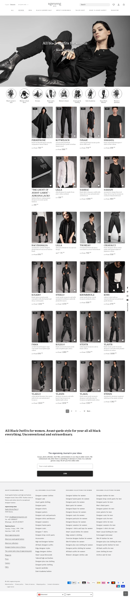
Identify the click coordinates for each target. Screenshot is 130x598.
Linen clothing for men (104, 551)
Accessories (40, 538)
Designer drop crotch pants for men (109, 499)
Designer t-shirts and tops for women (79, 528)
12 (84, 411)
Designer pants (41, 505)
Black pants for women (74, 505)
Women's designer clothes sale (77, 555)
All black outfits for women (75, 551)
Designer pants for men (104, 502)
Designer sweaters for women (76, 525)
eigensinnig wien (15, 581)
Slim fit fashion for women (75, 541)
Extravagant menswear (104, 535)
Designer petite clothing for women (78, 548)
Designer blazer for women (75, 509)
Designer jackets (41, 512)
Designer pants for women (75, 502)
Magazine (8, 555)
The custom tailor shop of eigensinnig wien (18, 551)
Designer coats (41, 528)
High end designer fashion (45, 541)
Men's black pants (102, 505)
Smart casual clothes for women (77, 532)
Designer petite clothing (44, 565)
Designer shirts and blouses (45, 518)
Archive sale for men (103, 555)
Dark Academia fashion (44, 571)
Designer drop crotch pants (45, 535)
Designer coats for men (104, 515)
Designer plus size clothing (45, 561)
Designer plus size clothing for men (108, 541)
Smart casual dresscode (44, 555)
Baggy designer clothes (44, 551)
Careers (7, 563)
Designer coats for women (75, 515)
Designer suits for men (104, 518)
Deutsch (12, 4)
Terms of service (30, 584)
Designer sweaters (42, 522)
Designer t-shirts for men (105, 528)
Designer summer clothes (44, 495)
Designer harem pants (43, 525)
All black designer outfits (44, 545)
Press (7, 559)
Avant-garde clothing (43, 502)
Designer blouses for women (76, 522)
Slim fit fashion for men (104, 538)
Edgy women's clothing (74, 535)
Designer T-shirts (42, 532)
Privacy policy (19, 584)
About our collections (11, 543)
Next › (89, 411)
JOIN (65, 473)
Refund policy (9, 584)
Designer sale (40, 499)
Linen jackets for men (104, 512)
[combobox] (50, 595)
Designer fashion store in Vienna (15, 547)
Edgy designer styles (43, 548)
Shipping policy (41, 584)
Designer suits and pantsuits (46, 515)
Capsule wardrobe (42, 568)
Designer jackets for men (105, 509)
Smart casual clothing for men (106, 532)
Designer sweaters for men (105, 525)
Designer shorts (41, 509)
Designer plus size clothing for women (79, 545)
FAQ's (7, 567)
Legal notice (10, 586)
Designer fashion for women (76, 495)
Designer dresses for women (76, 512)
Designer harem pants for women (77, 499)
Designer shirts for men (104, 522)
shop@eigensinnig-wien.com (18, 517)
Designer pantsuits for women (76, 518)
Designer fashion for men (105, 495)
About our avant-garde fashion (14, 539)
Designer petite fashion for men (107, 545)
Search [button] (83, 4)
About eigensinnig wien (12, 535)
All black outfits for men (105, 548)
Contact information (53, 584)
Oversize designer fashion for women (79, 538)
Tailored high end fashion (44, 558)
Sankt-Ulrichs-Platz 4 (11, 509)
